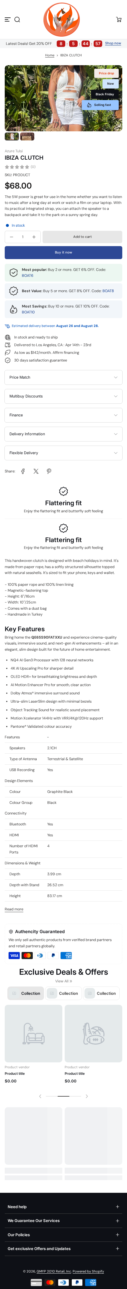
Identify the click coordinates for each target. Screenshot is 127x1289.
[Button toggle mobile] (8, 19)
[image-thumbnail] (12, 136)
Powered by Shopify (88, 1271)
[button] (17, 19)
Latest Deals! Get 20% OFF (53, 43)
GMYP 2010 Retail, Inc (54, 1271)
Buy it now (63, 252)
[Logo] (63, 19)
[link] (23, 471)
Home (49, 55)
